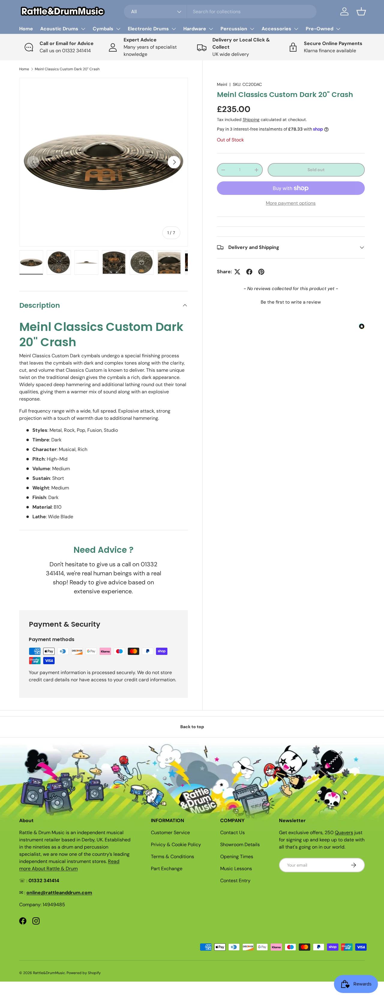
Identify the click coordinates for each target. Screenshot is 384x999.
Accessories (276, 29)
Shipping (251, 119)
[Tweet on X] (237, 272)
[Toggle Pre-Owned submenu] (338, 28)
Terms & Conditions (172, 856)
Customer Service (170, 832)
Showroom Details (240, 844)
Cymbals (103, 29)
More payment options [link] (291, 203)
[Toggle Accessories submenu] (296, 28)
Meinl (222, 84)
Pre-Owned (319, 29)
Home (26, 29)
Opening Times (236, 856)
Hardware (194, 29)
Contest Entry (235, 880)
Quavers (344, 832)
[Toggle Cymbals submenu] (118, 28)
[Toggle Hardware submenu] (210, 28)
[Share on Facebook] (249, 272)
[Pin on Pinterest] (261, 272)
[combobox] (220, 11)
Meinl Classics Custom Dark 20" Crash (67, 69)
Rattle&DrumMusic (49, 972)
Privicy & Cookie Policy (176, 844)
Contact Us (232, 832)
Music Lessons (236, 868)
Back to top (192, 726)
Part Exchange (166, 868)
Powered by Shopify (84, 972)
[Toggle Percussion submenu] (252, 28)
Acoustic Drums (59, 29)
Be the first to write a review (291, 302)
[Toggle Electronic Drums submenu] (173, 28)
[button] (361, 11)
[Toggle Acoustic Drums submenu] (83, 28)
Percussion (233, 29)
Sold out (316, 169)
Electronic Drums (148, 29)
